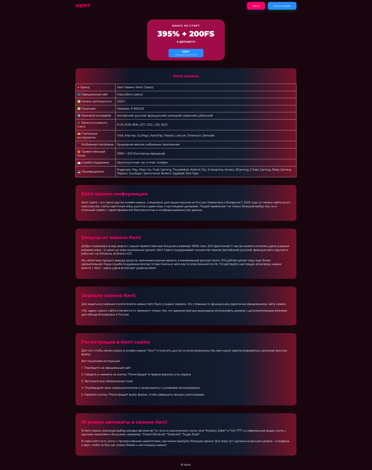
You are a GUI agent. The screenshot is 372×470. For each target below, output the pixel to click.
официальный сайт (186, 53)
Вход (256, 5)
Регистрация (282, 5)
